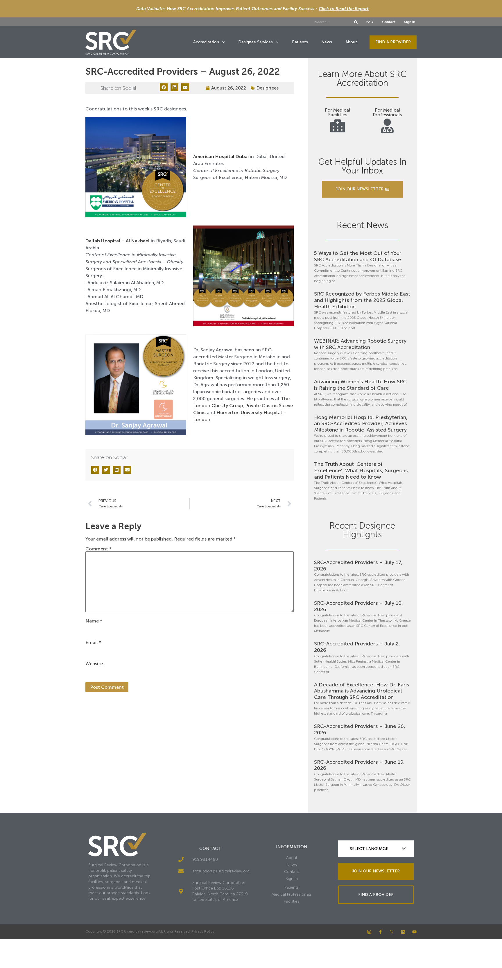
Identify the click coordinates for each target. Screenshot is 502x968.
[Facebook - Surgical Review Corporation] (380, 932)
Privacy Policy (202, 931)
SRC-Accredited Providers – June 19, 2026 (359, 765)
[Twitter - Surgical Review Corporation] (392, 932)
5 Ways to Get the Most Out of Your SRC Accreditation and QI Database (357, 256)
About (351, 42)
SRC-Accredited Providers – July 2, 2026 (357, 646)
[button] (164, 87)
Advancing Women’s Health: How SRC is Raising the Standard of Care (360, 384)
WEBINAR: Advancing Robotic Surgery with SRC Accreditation (360, 344)
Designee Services (255, 42)
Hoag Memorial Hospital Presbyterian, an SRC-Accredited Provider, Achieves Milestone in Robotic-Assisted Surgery (361, 423)
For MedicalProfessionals (387, 112)
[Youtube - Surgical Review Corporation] (414, 932)
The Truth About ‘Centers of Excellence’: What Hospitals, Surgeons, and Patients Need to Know (361, 470)
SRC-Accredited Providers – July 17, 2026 (358, 565)
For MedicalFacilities (337, 112)
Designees (267, 88)
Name (93, 621)
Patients (300, 42)
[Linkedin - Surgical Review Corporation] (403, 932)
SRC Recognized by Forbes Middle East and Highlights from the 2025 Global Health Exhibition (362, 300)
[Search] (356, 22)
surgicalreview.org (142, 931)
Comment (98, 549)
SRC (119, 931)
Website (94, 663)
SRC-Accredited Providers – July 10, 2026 (358, 606)
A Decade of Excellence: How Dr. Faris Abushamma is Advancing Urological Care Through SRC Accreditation (361, 690)
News (326, 42)
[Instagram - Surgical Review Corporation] (369, 932)
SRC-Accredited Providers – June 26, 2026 (359, 729)
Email (93, 642)
